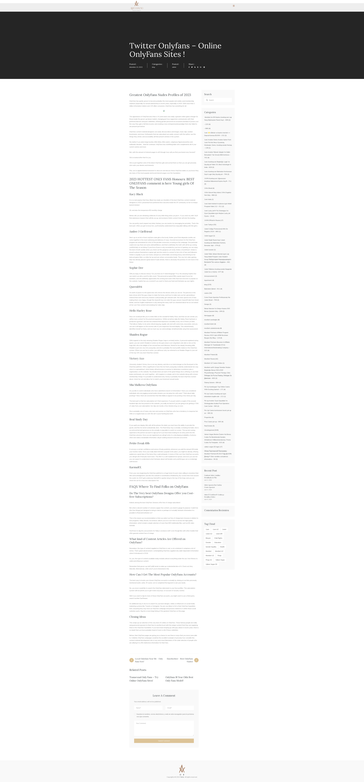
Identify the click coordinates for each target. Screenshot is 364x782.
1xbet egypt (208, 236)
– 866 (206, 128)
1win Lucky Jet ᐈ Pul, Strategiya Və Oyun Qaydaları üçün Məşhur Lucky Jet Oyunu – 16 (217, 213)
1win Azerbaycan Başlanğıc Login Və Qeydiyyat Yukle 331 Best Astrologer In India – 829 (217, 164)
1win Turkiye (208, 224)
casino (206, 293)
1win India (207, 199)
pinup (219, 555)
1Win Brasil (208, 188)
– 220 (206, 124)
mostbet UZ (210, 555)
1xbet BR (219, 534)
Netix (182, 777)
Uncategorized (209, 430)
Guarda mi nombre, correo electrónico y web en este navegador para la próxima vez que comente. (165, 715)
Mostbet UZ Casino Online (213, 363)
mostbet (208, 551)
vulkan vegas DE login (211, 447)
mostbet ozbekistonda (212, 328)
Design (206, 304)
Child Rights (218, 538)
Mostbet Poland (209, 354)
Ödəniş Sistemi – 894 (211, 382)
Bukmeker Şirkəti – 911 (212, 289)
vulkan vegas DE (211, 564)
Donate (208, 542)
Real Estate (208, 426)
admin (174, 67)
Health (222, 547)
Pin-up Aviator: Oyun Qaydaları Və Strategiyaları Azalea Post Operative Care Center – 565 (216, 403)
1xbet (224, 529)
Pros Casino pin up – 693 (212, 422)
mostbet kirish (209, 324)
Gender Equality (211, 547)
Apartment (208, 280)
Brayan (208, 538)
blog (153, 67)
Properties (207, 417)
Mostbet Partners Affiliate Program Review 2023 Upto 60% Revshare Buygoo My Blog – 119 (216, 335)
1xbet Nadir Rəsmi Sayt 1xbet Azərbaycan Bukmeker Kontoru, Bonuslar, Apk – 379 (215, 242)
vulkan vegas (220, 560)
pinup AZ (209, 560)
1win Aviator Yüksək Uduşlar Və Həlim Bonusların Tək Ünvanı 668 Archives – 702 (217, 155)
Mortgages (208, 315)
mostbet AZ (219, 551)
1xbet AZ (209, 534)
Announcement (209, 276)
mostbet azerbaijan (210, 320)
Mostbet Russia (209, 359)
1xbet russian (208, 250)
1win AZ (216, 529)
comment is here (159, 183)
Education (217, 542)
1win (207, 529)
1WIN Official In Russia (212, 220)
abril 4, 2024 (208, 480)
